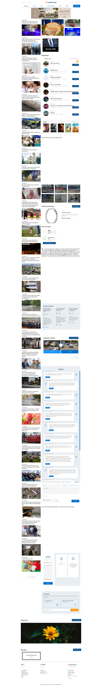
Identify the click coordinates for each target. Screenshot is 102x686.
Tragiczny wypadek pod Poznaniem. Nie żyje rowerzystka (60, 309)
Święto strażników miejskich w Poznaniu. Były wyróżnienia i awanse (47, 310)
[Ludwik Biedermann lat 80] (31, 660)
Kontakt (22, 677)
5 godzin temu (24, 148)
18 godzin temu (24, 371)
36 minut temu (24, 20)
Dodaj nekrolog (77, 649)
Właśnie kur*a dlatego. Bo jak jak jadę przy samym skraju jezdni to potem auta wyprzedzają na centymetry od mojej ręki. (61, 320)
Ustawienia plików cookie (25, 673)
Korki (60, 6)
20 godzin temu (24, 483)
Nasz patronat (23, 671)
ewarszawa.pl (50, 684)
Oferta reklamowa (24, 670)
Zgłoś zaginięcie (76, 206)
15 (61, 324)
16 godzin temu (24, 183)
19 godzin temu (24, 407)
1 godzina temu (24, 37)
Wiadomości (26, 6)
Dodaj (76, 501)
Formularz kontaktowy (43, 673)
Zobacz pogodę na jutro (49, 243)
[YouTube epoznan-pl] (29, 2)
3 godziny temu (24, 94)
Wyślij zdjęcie (74, 337)
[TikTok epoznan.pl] (26, 2)
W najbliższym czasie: (48, 58)
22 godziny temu (24, 538)
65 (70, 322)
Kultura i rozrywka (51, 6)
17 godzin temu (24, 276)
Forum (67, 6)
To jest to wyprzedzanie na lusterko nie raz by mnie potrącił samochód (73, 319)
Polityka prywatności (24, 672)
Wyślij (48, 583)
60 (57, 324)
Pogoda (34, 6)
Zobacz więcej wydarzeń (73, 58)
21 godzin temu (24, 500)
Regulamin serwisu (24, 674)
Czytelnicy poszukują (48, 206)
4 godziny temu (24, 130)
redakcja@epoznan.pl (43, 671)
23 (74, 322)
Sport (42, 6)
